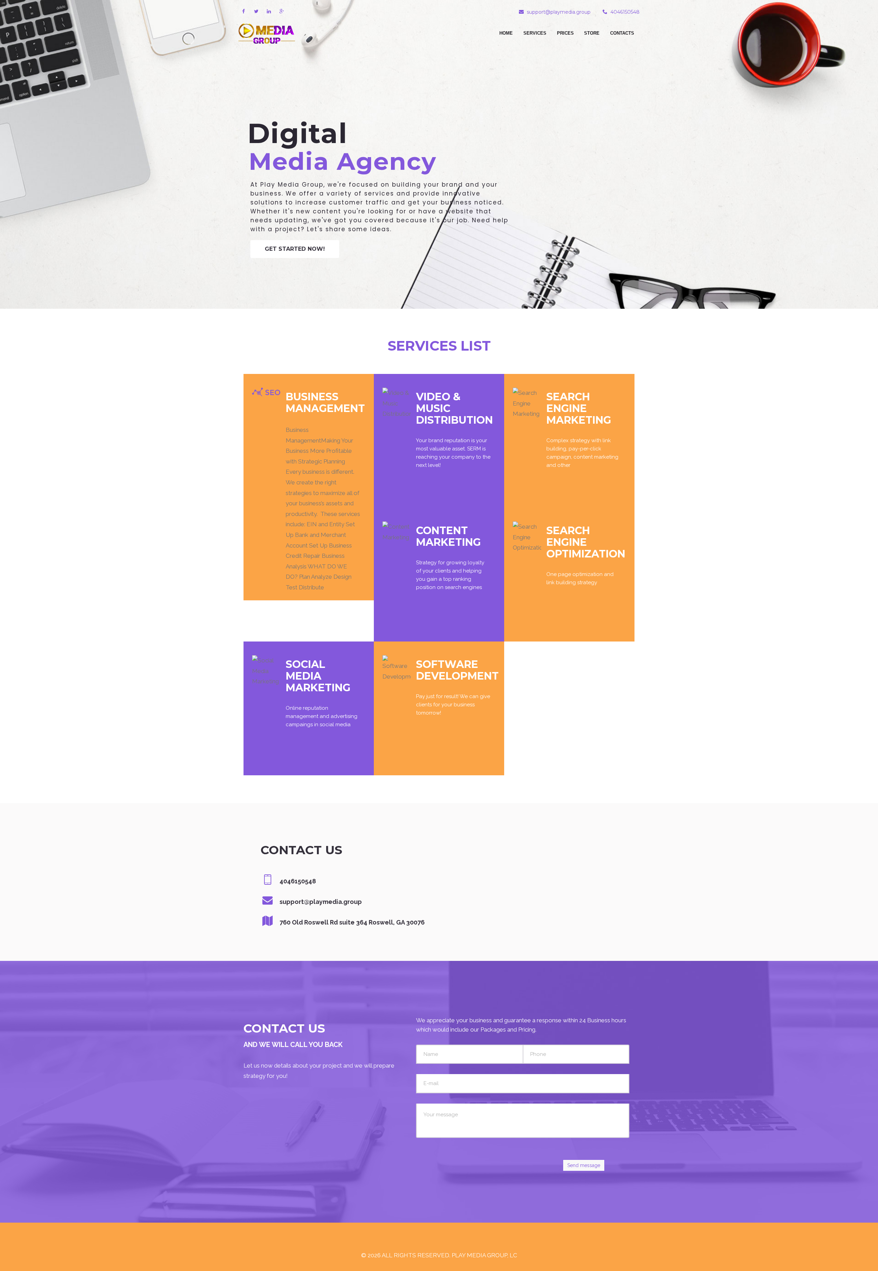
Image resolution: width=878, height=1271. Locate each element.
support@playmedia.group (559, 12)
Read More (339, 587)
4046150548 (625, 12)
